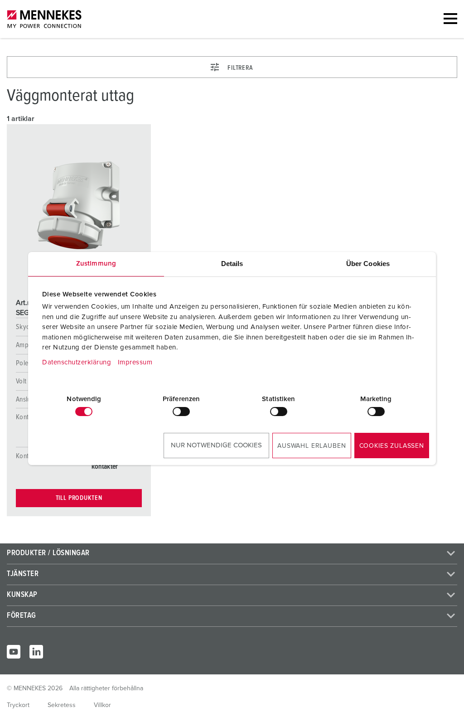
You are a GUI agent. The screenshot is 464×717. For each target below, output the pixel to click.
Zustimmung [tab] (96, 263)
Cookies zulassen (391, 446)
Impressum (135, 362)
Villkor (102, 705)
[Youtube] (13, 652)
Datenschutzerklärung (76, 362)
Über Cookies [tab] (368, 263)
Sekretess (62, 705)
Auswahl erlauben (311, 446)
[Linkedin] (36, 652)
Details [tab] (232, 263)
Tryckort (18, 705)
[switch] (181, 411)
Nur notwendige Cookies (216, 445)
